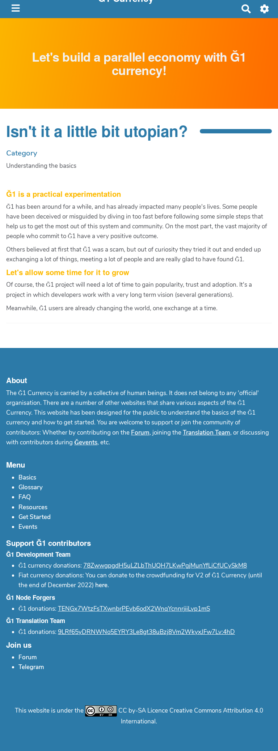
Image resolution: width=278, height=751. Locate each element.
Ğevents (85, 442)
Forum (140, 432)
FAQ (24, 497)
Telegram (31, 667)
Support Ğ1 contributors (48, 543)
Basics (27, 477)
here (101, 585)
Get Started (34, 517)
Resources (32, 507)
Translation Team (206, 432)
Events (27, 527)
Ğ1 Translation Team (35, 620)
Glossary (30, 487)
